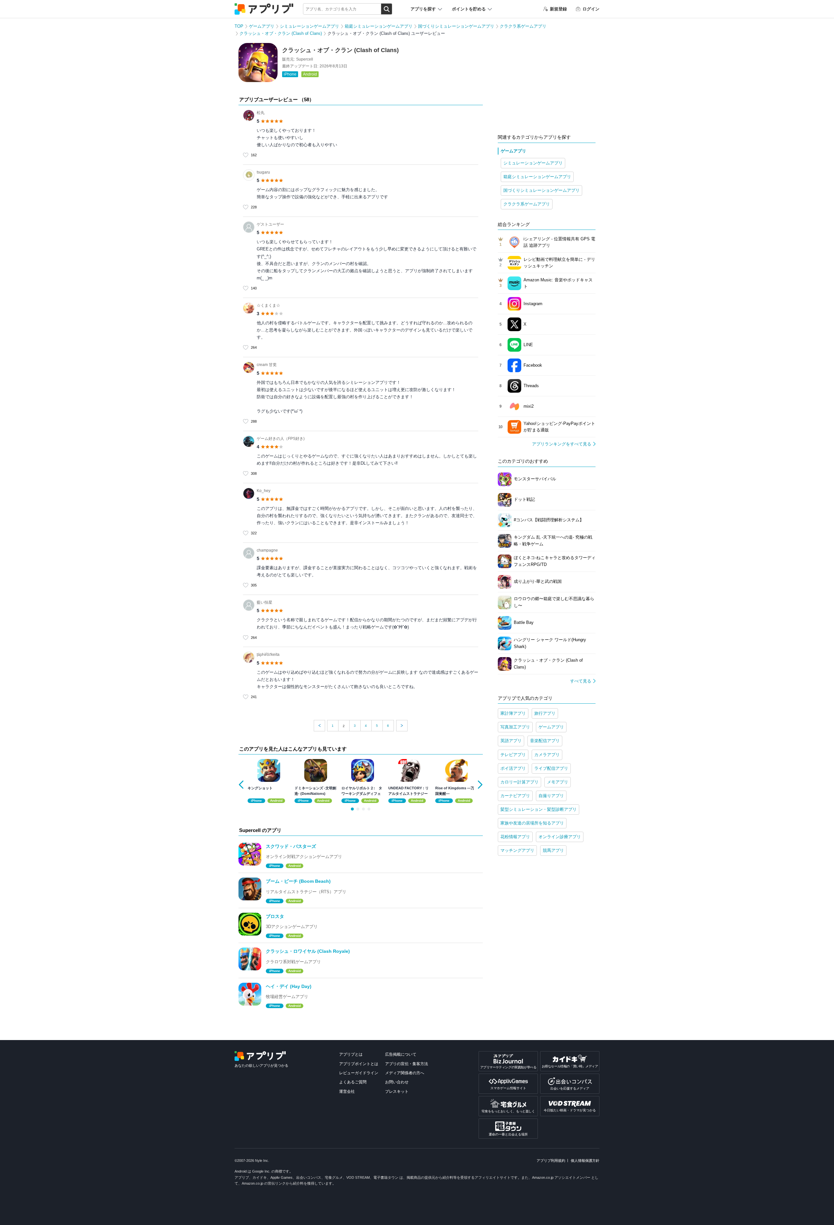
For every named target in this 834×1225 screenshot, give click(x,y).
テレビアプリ (513, 754)
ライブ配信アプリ (551, 768)
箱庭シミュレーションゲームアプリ (378, 26)
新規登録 (558, 9)
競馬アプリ (553, 850)
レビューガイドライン (358, 1073)
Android (310, 74)
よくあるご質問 (353, 1082)
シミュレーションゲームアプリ (309, 26)
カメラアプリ (547, 754)
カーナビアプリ (515, 795)
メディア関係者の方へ (404, 1073)
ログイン (590, 9)
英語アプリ (511, 740)
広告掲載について (400, 1054)
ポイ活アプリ (513, 768)
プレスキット (397, 1091)
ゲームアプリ (261, 26)
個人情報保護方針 (585, 1160)
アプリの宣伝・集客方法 (406, 1064)
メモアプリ (557, 782)
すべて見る (580, 681)
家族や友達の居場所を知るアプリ (532, 823)
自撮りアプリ (551, 795)
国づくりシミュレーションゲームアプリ (456, 26)
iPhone (290, 74)
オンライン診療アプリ (560, 836)
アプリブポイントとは (358, 1064)
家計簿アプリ (513, 713)
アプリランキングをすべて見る (561, 444)
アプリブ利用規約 (551, 1160)
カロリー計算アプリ (519, 782)
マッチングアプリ (517, 850)
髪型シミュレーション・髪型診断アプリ (538, 809)
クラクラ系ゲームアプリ (523, 26)
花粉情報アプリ (515, 836)
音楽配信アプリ (545, 740)
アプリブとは (351, 1054)
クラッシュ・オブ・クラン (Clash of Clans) (280, 33)
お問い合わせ (397, 1082)
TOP (239, 26)
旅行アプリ (544, 713)
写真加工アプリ (515, 727)
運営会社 (347, 1091)
